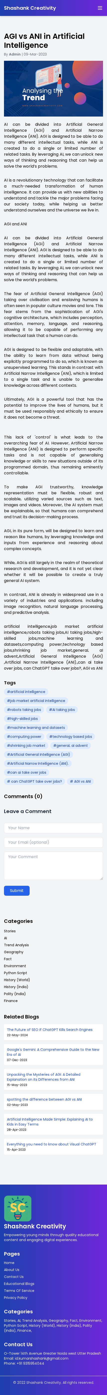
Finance (11, 1000)
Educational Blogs (19, 1283)
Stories (10, 931)
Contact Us (14, 1276)
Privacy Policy (15, 1297)
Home (9, 1262)
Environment (15, 965)
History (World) (17, 979)
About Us (11, 1269)
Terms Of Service (19, 1290)
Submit (17, 890)
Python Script (15, 972)
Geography (13, 952)
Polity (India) (15, 993)
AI (5, 938)
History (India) (16, 986)
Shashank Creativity (30, 7)
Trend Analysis (16, 945)
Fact (8, 958)
